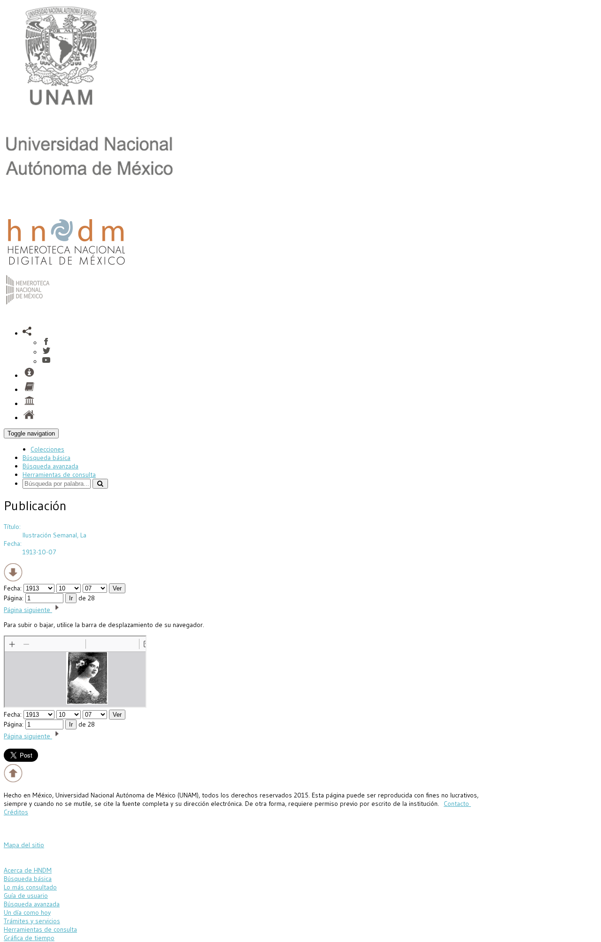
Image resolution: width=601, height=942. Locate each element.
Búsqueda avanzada (50, 466)
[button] (27, 333)
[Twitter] (46, 352)
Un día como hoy (27, 912)
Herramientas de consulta (59, 474)
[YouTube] (46, 361)
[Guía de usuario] (29, 389)
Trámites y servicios (32, 921)
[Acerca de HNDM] (29, 403)
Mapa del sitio (24, 845)
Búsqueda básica (46, 457)
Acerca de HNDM (28, 870)
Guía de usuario (26, 895)
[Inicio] (66, 267)
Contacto (457, 803)
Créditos (16, 812)
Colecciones (47, 449)
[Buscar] (100, 484)
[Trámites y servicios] (29, 375)
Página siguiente (28, 609)
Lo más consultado (30, 887)
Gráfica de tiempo (29, 938)
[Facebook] (46, 342)
